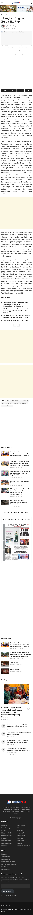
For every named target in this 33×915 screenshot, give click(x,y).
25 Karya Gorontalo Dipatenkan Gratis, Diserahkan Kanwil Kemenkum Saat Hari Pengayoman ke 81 (20, 491)
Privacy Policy (5, 869)
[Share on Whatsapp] (20, 90)
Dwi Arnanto (16, 400)
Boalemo (4, 825)
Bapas (8, 400)
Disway (3, 830)
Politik (19, 843)
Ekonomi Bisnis (6, 833)
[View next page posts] (18, 325)
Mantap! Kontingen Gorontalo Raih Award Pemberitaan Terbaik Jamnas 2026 (19, 725)
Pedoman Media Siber (8, 864)
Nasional (20, 828)
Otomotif (20, 833)
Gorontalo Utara (6, 835)
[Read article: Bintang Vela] (5, 664)
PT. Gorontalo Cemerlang (13, 909)
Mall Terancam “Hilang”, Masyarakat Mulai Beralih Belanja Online (18, 502)
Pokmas (9, 406)
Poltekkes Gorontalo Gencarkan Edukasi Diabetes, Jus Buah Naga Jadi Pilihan (20, 473)
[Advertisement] (16, 72)
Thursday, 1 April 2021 (10, 28)
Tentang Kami (5, 856)
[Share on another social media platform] (28, 90)
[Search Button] (31, 2)
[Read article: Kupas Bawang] (5, 671)
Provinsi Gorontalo (23, 846)
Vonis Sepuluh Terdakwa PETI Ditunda (16, 320)
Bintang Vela (14, 662)
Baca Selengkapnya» (16, 818)
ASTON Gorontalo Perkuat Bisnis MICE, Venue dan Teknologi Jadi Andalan (18, 741)
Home (3, 15)
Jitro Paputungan (12, 26)
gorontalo (25, 400)
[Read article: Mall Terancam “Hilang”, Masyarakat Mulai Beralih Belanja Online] (5, 502)
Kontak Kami (5, 859)
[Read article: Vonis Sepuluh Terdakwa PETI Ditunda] (5, 482)
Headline (4, 838)
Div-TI (3, 911)
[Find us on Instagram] (4, 906)
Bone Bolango (6, 828)
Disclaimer (4, 867)
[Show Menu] (2, 2)
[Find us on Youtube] (9, 906)
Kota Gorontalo (6, 843)
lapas (16, 403)
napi (3, 406)
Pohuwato (20, 840)
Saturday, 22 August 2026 (17, 658)
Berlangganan (7, 891)
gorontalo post (7, 403)
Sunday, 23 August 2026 (17, 458)
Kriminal (4, 846)
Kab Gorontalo (6, 840)
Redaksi (4, 854)
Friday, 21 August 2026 (16, 467)
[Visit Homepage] (16, 2)
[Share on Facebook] (5, 90)
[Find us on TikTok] (6, 906)
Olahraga (20, 830)
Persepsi (20, 838)
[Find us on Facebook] (1, 906)
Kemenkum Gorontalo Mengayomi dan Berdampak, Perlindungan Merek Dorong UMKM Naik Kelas (18, 750)
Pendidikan (21, 835)
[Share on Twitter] (12, 90)
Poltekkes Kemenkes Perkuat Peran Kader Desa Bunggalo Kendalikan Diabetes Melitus (17, 311)
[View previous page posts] (14, 325)
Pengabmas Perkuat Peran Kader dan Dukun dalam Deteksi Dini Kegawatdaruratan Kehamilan (15, 304)
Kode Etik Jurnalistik (8, 862)
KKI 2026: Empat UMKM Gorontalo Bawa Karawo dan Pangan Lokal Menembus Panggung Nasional (11, 712)
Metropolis (9, 15)
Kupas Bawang (15, 669)
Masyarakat (23, 403)
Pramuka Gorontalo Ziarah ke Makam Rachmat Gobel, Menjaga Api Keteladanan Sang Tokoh (20, 654)
